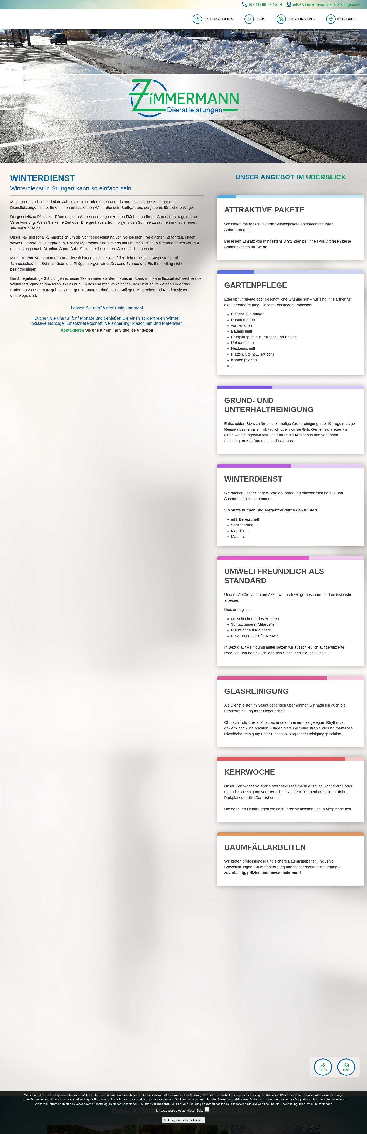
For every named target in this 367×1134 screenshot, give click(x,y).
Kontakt (346, 19)
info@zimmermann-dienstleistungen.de (326, 4)
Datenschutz (160, 1104)
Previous (4, 96)
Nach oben (276, 1057)
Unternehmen (218, 19)
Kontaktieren (72, 330)
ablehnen (241, 1099)
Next (362, 96)
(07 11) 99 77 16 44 (265, 4)
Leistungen (300, 19)
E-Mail (346, 1069)
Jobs (260, 19)
